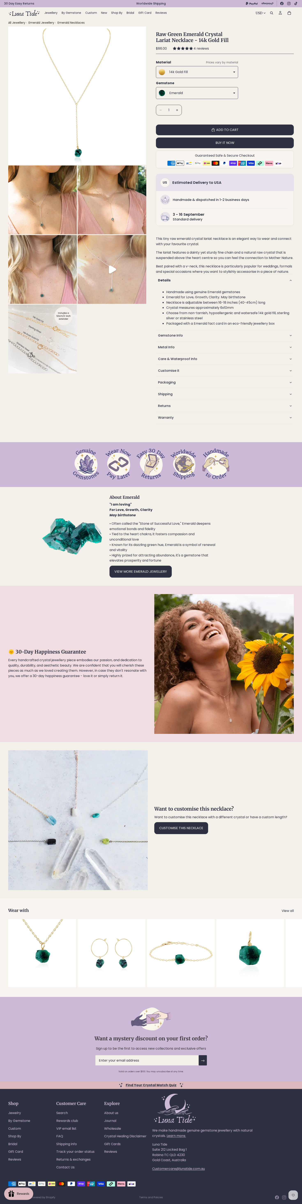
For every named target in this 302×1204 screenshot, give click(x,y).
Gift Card (15, 1151)
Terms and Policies (151, 1197)
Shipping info (66, 1144)
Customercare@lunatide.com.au (178, 1168)
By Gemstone (19, 1120)
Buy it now (225, 142)
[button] (183, 48)
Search (62, 1113)
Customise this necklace (181, 828)
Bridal (12, 1144)
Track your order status (75, 1151)
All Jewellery (16, 23)
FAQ (59, 1136)
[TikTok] (296, 3)
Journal (110, 1120)
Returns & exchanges (73, 1159)
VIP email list (66, 1128)
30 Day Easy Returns (19, 3)
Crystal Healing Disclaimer (125, 1136)
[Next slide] (289, 953)
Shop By (14, 1136)
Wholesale (112, 1128)
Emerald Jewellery (42, 23)
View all (288, 910)
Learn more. (176, 1135)
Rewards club (67, 1120)
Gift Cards (112, 1144)
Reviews (14, 1159)
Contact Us (65, 1167)
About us (111, 1113)
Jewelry (14, 1113)
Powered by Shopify (43, 1197)
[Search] (271, 12)
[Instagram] (289, 3)
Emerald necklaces (71, 23)
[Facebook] (282, 3)
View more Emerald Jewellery (140, 571)
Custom (14, 1128)
